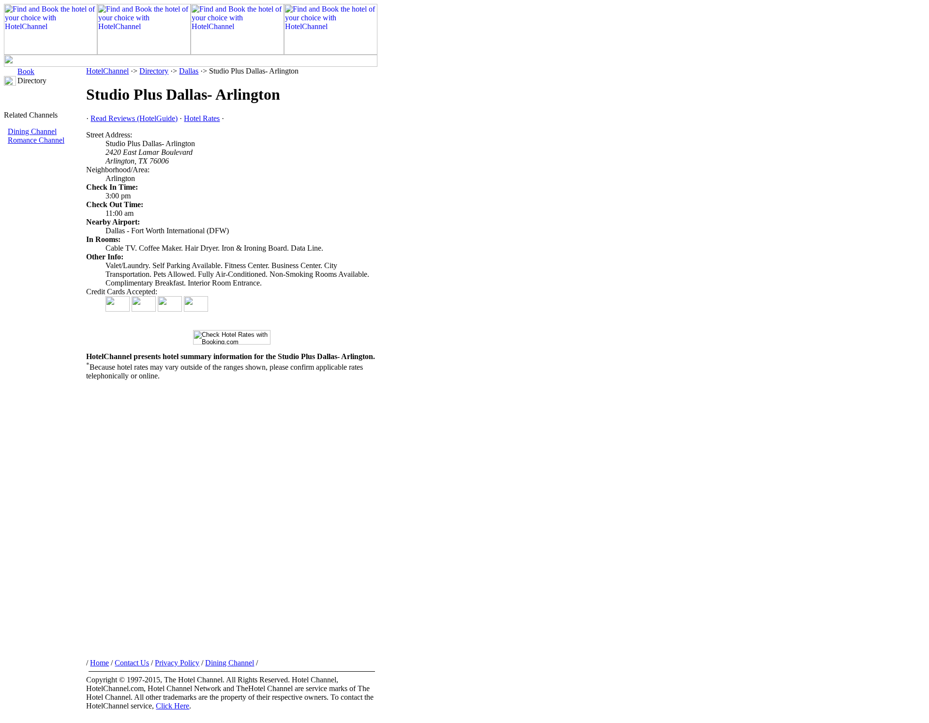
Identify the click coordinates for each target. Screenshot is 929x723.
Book (25, 71)
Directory (153, 71)
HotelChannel (107, 71)
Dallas (188, 71)
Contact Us (132, 663)
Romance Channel (36, 140)
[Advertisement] (45, 307)
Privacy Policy (177, 663)
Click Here (172, 706)
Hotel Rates (202, 118)
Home (99, 663)
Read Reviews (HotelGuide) (134, 118)
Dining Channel (32, 131)
